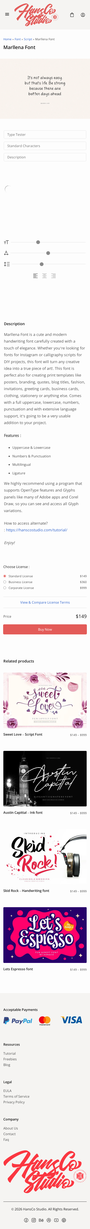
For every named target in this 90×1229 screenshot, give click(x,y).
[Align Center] (45, 276)
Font (18, 39)
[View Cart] (72, 15)
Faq (6, 1139)
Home (7, 39)
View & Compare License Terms (45, 602)
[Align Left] (36, 276)
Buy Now (45, 629)
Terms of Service (16, 1096)
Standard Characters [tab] (23, 146)
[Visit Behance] (41, 1220)
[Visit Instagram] (33, 1220)
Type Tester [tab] (16, 134)
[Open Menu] (7, 15)
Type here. (28, 202)
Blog (6, 1064)
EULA (7, 1090)
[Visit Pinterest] (64, 1220)
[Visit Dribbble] (49, 1220)
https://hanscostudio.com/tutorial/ (36, 529)
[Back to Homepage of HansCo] (39, 14)
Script (28, 39)
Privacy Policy (14, 1102)
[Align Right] (54, 276)
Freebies (10, 1059)
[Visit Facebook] (26, 1220)
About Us (10, 1128)
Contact (9, 1134)
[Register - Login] (83, 15)
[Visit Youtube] (56, 1220)
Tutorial (9, 1053)
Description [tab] (16, 157)
